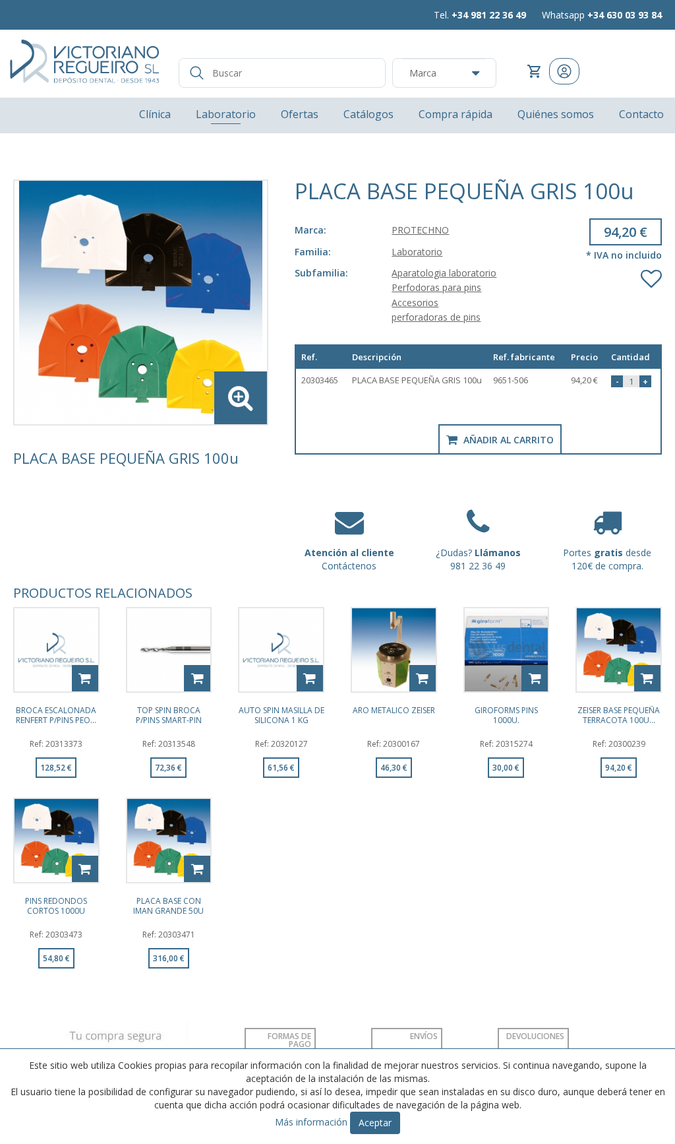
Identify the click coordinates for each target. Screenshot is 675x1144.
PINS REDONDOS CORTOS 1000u (56, 905)
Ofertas (299, 114)
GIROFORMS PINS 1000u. (506, 714)
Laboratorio (226, 114)
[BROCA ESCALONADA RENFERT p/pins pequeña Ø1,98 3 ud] (56, 650)
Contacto (641, 114)
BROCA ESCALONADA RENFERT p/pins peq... (56, 714)
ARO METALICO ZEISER (394, 711)
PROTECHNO (420, 230)
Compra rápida (455, 114)
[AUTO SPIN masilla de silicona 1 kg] (281, 650)
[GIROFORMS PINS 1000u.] (506, 650)
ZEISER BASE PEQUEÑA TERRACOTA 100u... (618, 714)
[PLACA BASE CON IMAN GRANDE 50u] (169, 841)
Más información (311, 1122)
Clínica (155, 114)
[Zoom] (140, 302)
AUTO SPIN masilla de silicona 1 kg (281, 714)
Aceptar (375, 1122)
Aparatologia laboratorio (444, 273)
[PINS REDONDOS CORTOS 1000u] (56, 841)
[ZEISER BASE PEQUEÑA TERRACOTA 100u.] (618, 650)
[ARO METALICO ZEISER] (394, 650)
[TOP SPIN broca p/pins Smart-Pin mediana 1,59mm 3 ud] (169, 650)
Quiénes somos (555, 114)
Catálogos (368, 114)
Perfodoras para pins (436, 287)
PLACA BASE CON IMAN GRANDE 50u (168, 905)
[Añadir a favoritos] (651, 276)
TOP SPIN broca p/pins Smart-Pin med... (169, 714)
